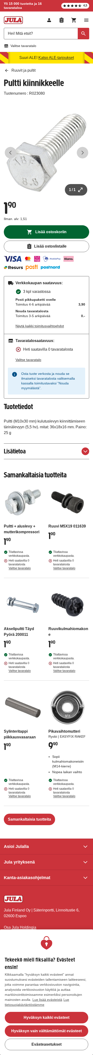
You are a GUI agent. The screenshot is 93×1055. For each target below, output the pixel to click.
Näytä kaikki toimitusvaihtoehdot (40, 326)
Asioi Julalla (16, 846)
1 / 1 (72, 190)
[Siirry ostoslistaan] (61, 20)
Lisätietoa (15, 451)
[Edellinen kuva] (10, 152)
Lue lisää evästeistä (47, 1000)
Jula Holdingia (24, 927)
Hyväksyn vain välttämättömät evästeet (46, 1031)
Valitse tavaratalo (23, 46)
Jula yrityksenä (19, 862)
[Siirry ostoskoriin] (74, 20)
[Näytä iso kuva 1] (46, 153)
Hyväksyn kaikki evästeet (46, 1017)
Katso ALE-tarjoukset (56, 58)
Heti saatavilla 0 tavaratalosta (20, 564)
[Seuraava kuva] (82, 152)
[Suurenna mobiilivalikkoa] (86, 20)
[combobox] (46, 33)
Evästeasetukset (46, 1044)
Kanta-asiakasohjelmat (27, 877)
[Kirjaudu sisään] (49, 20)
